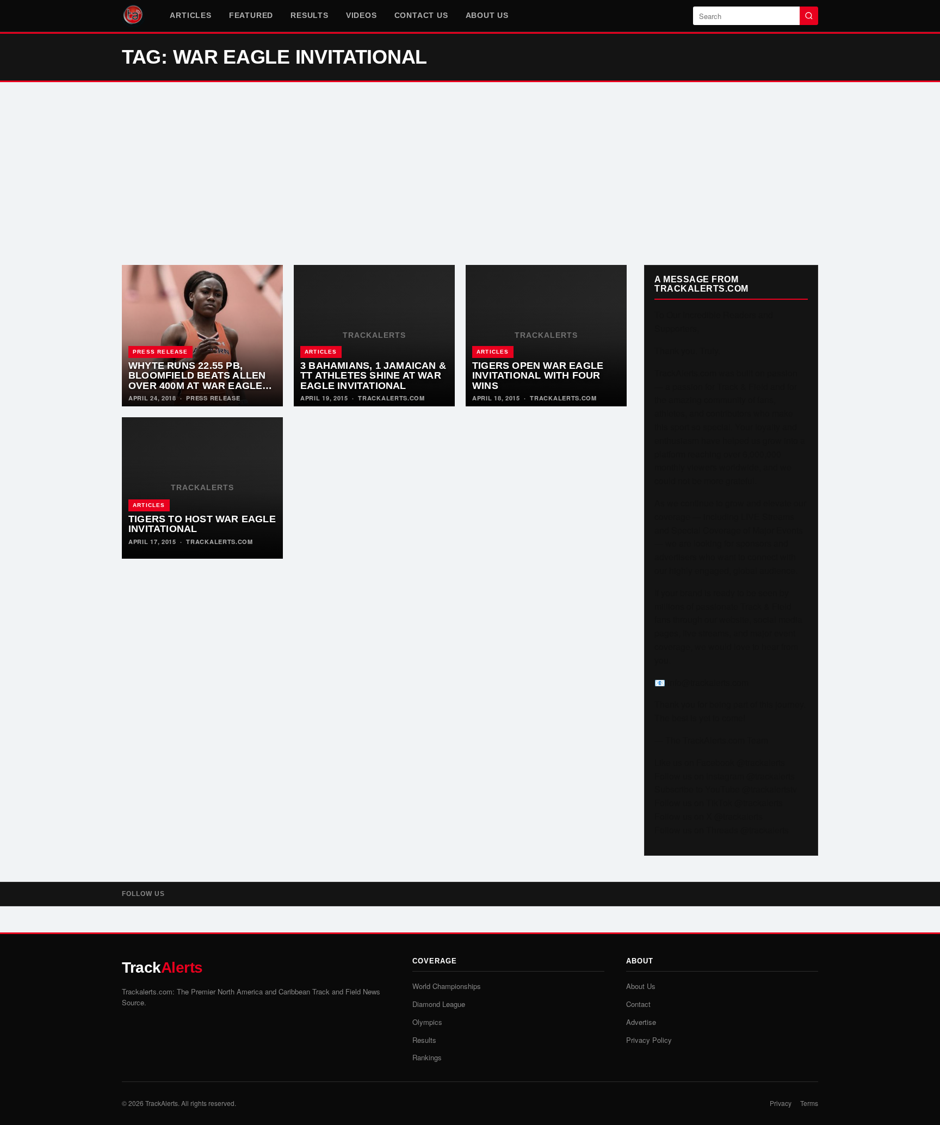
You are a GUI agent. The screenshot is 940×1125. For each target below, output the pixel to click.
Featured (251, 15)
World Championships (446, 986)
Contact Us (421, 15)
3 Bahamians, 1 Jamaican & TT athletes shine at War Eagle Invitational (373, 375)
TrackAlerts (161, 1103)
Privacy (780, 1103)
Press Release (160, 352)
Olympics (427, 1022)
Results (309, 15)
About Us (487, 15)
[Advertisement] (470, 173)
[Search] (809, 16)
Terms (809, 1103)
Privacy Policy (649, 1040)
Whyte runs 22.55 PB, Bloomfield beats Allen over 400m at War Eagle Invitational (196, 380)
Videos (361, 15)
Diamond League (438, 1004)
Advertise (641, 1022)
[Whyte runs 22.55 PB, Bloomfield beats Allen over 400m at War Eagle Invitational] (202, 335)
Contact (638, 1004)
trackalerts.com (391, 398)
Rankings (427, 1057)
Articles (190, 15)
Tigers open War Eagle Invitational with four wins (537, 375)
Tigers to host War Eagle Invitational (202, 524)
